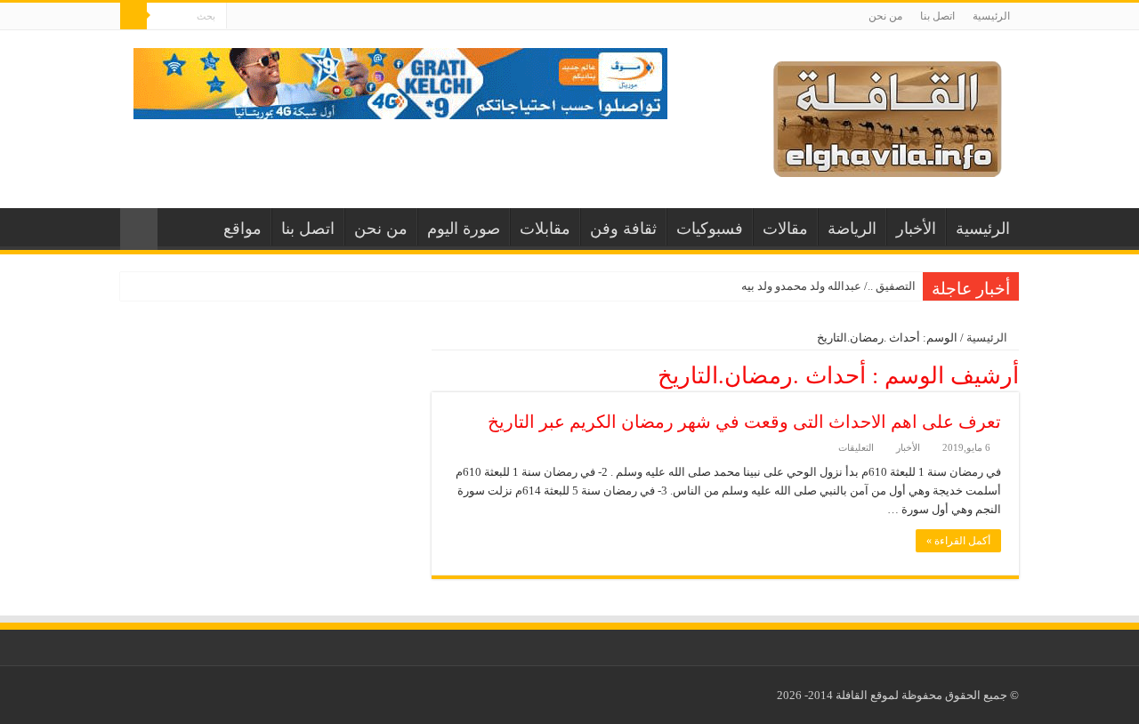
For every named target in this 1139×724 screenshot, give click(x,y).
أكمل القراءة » (958, 541)
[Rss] (239, 17)
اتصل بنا (937, 16)
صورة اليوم (463, 228)
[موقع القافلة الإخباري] (888, 115)
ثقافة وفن (623, 228)
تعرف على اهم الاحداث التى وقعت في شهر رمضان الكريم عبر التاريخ (744, 421)
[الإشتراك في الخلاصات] (436, 374)
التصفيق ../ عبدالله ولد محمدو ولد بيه (828, 286)
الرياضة (852, 228)
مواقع (242, 228)
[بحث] (133, 16)
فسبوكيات (709, 228)
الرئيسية (991, 16)
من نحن (885, 16)
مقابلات (545, 228)
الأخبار (916, 228)
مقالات (785, 228)
